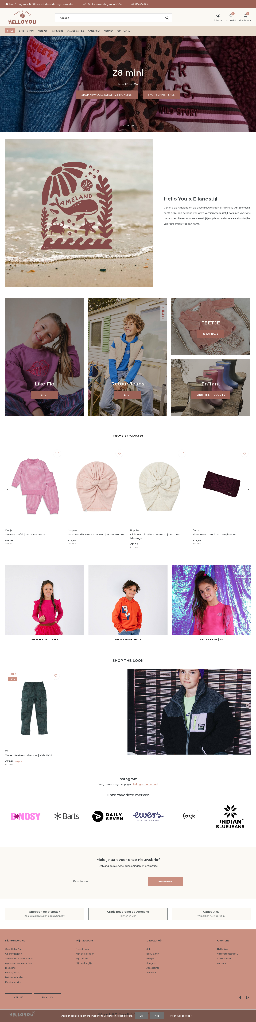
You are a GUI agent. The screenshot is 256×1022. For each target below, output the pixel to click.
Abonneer (165, 881)
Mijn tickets (82, 958)
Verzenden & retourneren (19, 958)
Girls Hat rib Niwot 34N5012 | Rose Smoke (96, 534)
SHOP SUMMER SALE (224, 94)
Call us (18, 997)
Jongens (57, 30)
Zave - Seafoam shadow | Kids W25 (28, 755)
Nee (157, 1016)
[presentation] (7, 489)
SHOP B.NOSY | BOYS (128, 639)
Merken (109, 30)
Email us (47, 997)
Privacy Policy (12, 972)
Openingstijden (13, 953)
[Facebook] (240, 997)
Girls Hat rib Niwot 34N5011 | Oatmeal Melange (155, 536)
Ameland (94, 30)
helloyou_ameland (145, 784)
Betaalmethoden (14, 977)
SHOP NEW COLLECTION (179, 94)
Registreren (82, 949)
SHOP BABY (210, 333)
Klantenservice (13, 982)
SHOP (44, 394)
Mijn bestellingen (85, 953)
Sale (10, 30)
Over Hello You (13, 949)
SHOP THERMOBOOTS (210, 394)
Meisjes (43, 30)
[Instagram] (247, 997)
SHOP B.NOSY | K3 (211, 639)
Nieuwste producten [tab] (128, 435)
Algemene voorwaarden (18, 963)
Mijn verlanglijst (84, 963)
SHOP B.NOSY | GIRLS (44, 639)
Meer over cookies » (181, 1016)
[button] (123, 125)
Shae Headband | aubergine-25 (214, 534)
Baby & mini (26, 30)
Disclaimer (10, 967)
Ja (141, 1016)
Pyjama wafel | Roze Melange (25, 534)
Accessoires (75, 30)
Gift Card (123, 30)
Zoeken (167, 17)
